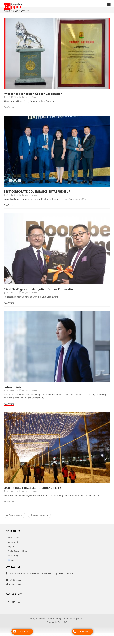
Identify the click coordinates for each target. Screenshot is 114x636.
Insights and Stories (22, 12)
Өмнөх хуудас (14, 516)
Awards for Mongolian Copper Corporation (33, 95)
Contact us (24, 631)
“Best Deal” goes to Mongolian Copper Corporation (39, 291)
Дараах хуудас (39, 516)
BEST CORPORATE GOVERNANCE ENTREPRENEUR (37, 193)
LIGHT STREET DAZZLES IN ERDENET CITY (32, 489)
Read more (9, 108)
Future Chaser (13, 388)
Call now (84, 631)
